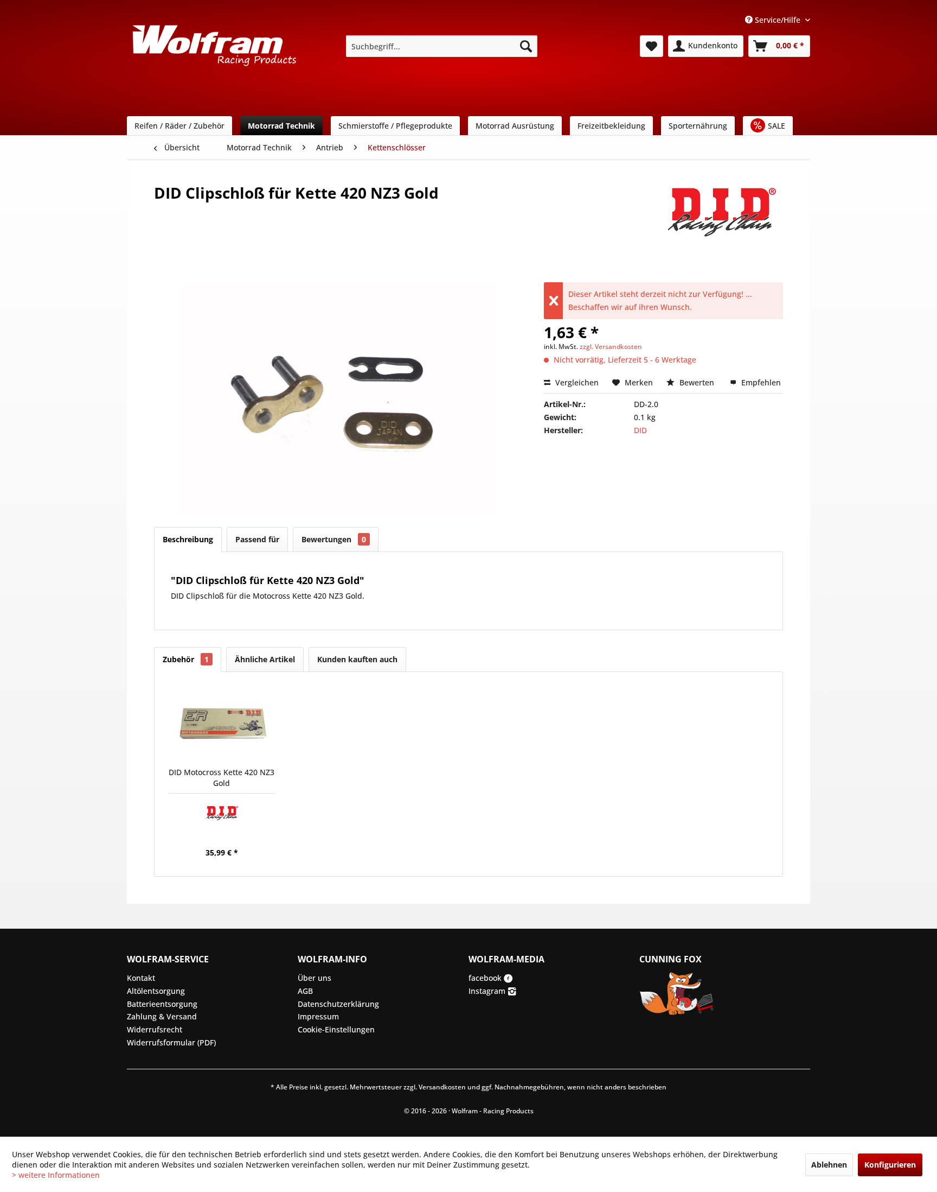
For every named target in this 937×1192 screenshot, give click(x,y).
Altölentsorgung (156, 991)
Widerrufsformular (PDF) (171, 1042)
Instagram (488, 991)
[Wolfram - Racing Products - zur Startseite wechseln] (214, 49)
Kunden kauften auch (357, 659)
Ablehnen (829, 1164)
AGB (305, 991)
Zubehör (186, 659)
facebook (486, 978)
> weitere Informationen (56, 1175)
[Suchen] (526, 46)
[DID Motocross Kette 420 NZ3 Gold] (221, 724)
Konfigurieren (890, 1164)
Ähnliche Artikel (265, 659)
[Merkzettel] (651, 46)
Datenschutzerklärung (338, 1004)
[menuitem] (441, 46)
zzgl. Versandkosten (611, 346)
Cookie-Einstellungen (336, 1029)
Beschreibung (188, 539)
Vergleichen (576, 382)
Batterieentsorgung (162, 1004)
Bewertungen (333, 539)
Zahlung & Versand (162, 1016)
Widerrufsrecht (154, 1029)
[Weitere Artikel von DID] (720, 204)
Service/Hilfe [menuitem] (778, 20)
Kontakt (141, 978)
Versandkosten (442, 1087)
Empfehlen (760, 382)
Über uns (314, 978)
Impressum (318, 1016)
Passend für (257, 539)
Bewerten (696, 382)
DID (640, 430)
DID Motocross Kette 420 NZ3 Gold (221, 777)
